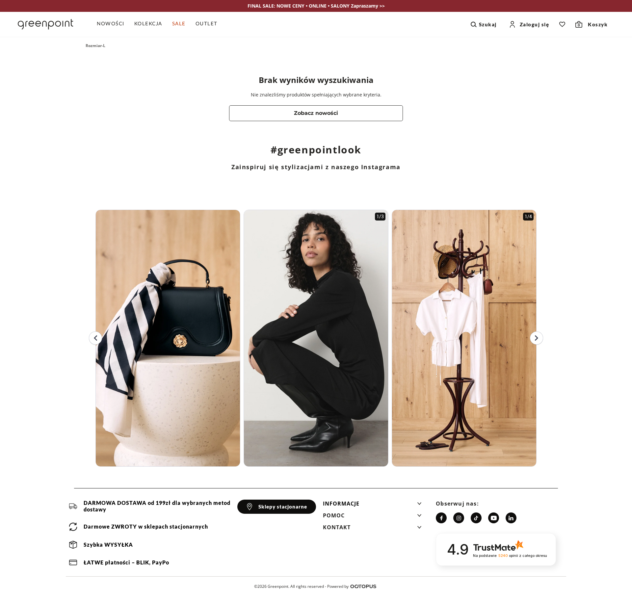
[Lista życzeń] (562, 24)
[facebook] (441, 517)
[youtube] (493, 517)
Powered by (338, 586)
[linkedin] (511, 517)
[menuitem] (113, 24)
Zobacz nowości (316, 113)
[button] (372, 505)
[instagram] (458, 517)
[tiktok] (476, 517)
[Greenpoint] (45, 24)
